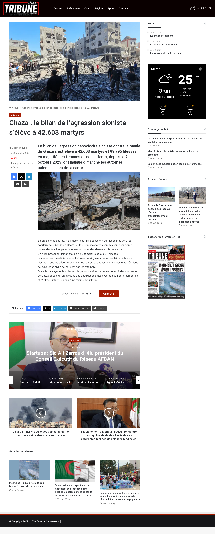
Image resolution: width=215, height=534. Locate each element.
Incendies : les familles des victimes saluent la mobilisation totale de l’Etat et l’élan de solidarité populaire (120, 496)
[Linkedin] (29, 176)
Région (99, 8)
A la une (26, 107)
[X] (21, 176)
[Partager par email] (17, 184)
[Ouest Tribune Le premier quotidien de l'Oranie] (21, 8)
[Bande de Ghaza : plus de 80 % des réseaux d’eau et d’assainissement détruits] (161, 194)
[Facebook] (14, 176)
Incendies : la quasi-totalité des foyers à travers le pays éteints (26, 484)
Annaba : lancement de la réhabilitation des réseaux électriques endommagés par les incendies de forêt (191, 215)
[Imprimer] (25, 184)
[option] (74, 355)
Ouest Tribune (19, 147)
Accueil (58, 8)
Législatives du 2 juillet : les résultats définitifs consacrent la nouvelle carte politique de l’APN (74, 356)
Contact (123, 8)
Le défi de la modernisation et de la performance (175, 164)
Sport (111, 8)
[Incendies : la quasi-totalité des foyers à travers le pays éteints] (29, 470)
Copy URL (108, 293)
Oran (87, 8)
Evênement (73, 8)
